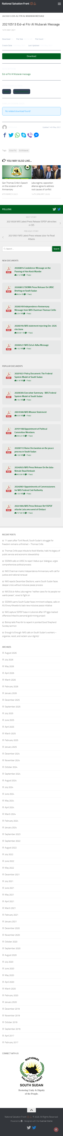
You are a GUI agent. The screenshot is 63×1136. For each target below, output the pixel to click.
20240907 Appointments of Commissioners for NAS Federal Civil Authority (35, 488)
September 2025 (12, 706)
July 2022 (9, 854)
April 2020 (9, 982)
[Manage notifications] (56, 1129)
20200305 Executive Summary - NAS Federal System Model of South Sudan (35, 395)
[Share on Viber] (30, 135)
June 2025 (9, 720)
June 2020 (9, 968)
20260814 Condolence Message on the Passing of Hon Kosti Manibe (33, 270)
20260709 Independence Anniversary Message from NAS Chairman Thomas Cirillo (35, 308)
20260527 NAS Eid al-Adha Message (32, 345)
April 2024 (9, 807)
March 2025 (10, 733)
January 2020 (11, 1002)
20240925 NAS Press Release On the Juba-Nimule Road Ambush (34, 469)
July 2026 (9, 659)
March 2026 (10, 680)
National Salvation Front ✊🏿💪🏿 (19, 3)
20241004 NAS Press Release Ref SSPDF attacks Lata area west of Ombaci (33, 508)
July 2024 (9, 787)
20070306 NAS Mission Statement (31, 412)
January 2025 (11, 747)
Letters (6, 92)
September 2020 (12, 948)
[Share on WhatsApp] (17, 135)
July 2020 (9, 962)
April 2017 (9, 1035)
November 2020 (12, 935)
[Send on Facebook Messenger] (36, 135)
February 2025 (11, 740)
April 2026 (9, 673)
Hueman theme (46, 1121)
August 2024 (11, 780)
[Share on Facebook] (4, 135)
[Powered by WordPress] (22, 1121)
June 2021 (9, 888)
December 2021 (12, 874)
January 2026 (11, 693)
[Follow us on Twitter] (54, 209)
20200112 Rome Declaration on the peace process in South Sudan (34, 450)
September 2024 (12, 774)
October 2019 (11, 1022)
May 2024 (9, 800)
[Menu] (59, 3)
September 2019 (12, 1029)
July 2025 (9, 713)
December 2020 (12, 928)
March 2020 (10, 988)
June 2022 (9, 861)
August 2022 (11, 847)
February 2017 (11, 1042)
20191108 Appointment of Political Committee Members (31, 431)
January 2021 (11, 921)
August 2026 (11, 653)
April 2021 (9, 901)
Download (31, 56)
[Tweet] (11, 135)
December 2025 (12, 700)
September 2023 (12, 834)
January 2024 (11, 827)
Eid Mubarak (23, 150)
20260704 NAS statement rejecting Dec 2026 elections (36, 328)
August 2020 (11, 955)
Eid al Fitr (12, 150)
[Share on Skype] (23, 135)
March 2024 (10, 814)
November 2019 (12, 1015)
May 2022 (9, 868)
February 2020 (11, 995)
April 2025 (9, 727)
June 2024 (9, 794)
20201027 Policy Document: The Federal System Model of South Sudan (33, 375)
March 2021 (10, 908)
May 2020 (9, 975)
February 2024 (11, 821)
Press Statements (21, 92)
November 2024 (12, 760)
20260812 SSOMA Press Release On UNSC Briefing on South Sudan (34, 289)
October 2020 (11, 941)
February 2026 (11, 686)
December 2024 (12, 753)
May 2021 (9, 894)
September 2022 (12, 841)
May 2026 (9, 666)
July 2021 (9, 881)
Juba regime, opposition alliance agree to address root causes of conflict (43, 186)
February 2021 (11, 915)
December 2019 (12, 1009)
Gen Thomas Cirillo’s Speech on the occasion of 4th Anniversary (15, 186)
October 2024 (11, 767)
